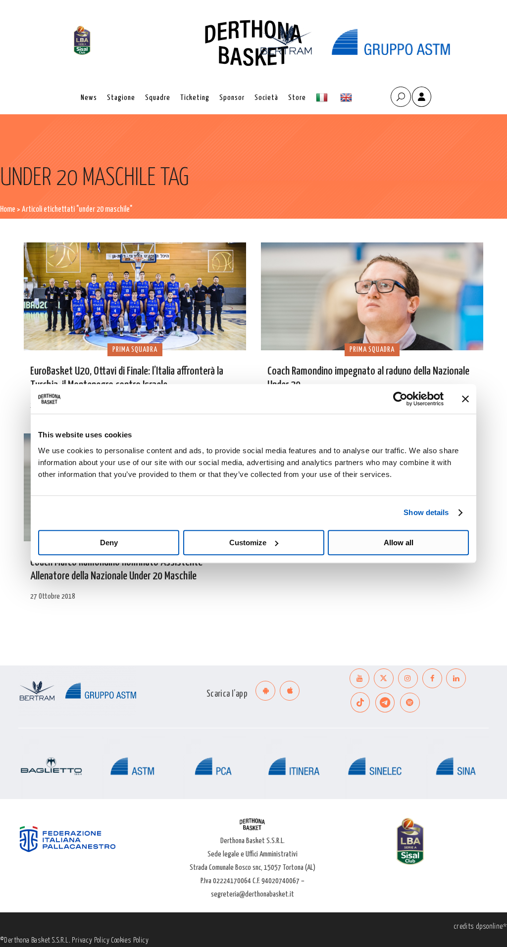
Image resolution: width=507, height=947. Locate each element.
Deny (109, 542)
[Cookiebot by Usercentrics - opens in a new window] (400, 398)
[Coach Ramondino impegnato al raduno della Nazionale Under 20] (372, 296)
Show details (426, 512)
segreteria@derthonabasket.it (252, 894)
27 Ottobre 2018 (52, 596)
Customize (247, 542)
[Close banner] (465, 398)
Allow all (398, 542)
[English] (347, 97)
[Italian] (323, 97)
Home (7, 209)
